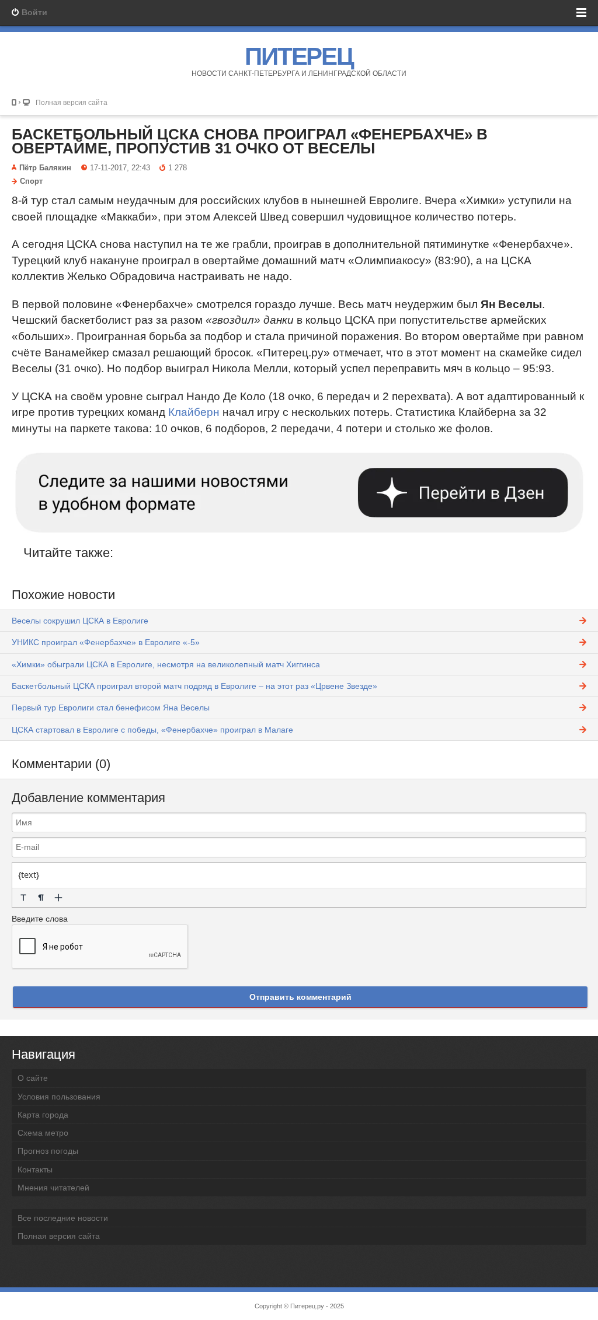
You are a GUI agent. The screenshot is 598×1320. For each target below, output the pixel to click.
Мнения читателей (53, 1187)
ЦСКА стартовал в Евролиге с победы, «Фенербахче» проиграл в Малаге (152, 729)
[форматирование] (23, 898)
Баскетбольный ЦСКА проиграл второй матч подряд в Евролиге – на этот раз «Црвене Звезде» (194, 686)
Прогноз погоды (48, 1151)
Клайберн (194, 412)
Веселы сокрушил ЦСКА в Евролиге (80, 620)
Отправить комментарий (300, 997)
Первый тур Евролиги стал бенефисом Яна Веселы (111, 707)
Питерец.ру (307, 1306)
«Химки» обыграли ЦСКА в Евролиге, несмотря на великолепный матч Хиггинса (166, 664)
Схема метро (43, 1132)
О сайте (33, 1078)
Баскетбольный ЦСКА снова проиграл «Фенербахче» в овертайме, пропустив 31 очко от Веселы (250, 141)
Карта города (43, 1114)
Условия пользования (59, 1096)
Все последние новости (63, 1218)
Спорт (31, 181)
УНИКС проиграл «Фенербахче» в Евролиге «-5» (106, 642)
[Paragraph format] (41, 898)
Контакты (35, 1169)
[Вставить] (58, 898)
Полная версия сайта (71, 102)
